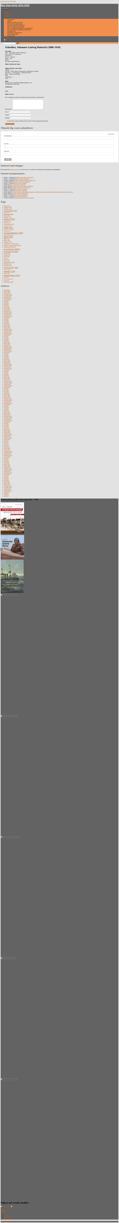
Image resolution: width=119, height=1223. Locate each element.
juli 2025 (6, 301)
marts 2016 (7, 464)
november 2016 (8, 452)
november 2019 (8, 400)
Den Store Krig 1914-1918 (15, 5)
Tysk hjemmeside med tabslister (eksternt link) (19, 29)
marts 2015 (7, 481)
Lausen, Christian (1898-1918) (22, 182)
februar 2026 (7, 291)
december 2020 (8, 381)
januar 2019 (7, 414)
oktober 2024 (7, 314)
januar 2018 (7, 432)
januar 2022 (7, 362)
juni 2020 (6, 390)
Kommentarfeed (8, 1217)
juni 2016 (6, 460)
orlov (7, 260)
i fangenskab (8, 235)
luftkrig (6, 257)
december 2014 (8, 486)
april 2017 (6, 445)
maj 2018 (6, 426)
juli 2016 (6, 458)
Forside (6, 12)
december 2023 (8, 329)
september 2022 (8, 351)
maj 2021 (6, 374)
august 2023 (7, 335)
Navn (7, 112)
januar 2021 (7, 380)
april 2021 (6, 375)
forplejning (9, 224)
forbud (7, 222)
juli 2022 (6, 353)
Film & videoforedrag (12, 34)
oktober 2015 (7, 471)
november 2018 (8, 417)
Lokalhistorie (7, 38)
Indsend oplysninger (15, 169)
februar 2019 (7, 413)
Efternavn (6, 151)
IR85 (7, 238)
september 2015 (8, 473)
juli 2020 (6, 388)
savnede (8, 265)
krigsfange (12, 249)
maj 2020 (6, 391)
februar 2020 (7, 396)
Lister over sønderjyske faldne (15, 22)
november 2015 (8, 470)
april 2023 (6, 340)
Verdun (6, 280)
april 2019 (6, 410)
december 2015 (8, 468)
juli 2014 (6, 493)
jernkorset (8, 242)
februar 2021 (7, 378)
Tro (6, 277)
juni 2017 (6, 442)
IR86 (7, 240)
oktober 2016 (7, 454)
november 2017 (8, 435)
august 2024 (7, 317)
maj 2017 (6, 444)
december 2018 (8, 416)
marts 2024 (7, 324)
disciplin (7, 215)
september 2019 (8, 403)
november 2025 (8, 295)
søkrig (7, 273)
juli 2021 (6, 371)
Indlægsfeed (7, 1216)
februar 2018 (7, 430)
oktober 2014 (7, 489)
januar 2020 (7, 397)
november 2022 (8, 348)
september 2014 (8, 490)
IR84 (8, 237)
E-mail (7, 115)
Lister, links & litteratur (10, 18)
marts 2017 (7, 446)
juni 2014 (6, 494)
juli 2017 (6, 441)
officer (6, 259)
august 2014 (7, 491)
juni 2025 (6, 303)
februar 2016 (7, 465)
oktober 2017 (7, 436)
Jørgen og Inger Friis (12, 245)
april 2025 (6, 305)
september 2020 (8, 385)
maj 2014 (6, 496)
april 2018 (6, 428)
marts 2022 (7, 359)
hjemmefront (7, 231)
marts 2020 (7, 394)
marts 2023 (7, 342)
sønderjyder (12, 275)
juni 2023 (6, 337)
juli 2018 (6, 423)
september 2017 (8, 438)
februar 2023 (7, 343)
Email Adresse (8, 136)
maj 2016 (6, 461)
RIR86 (7, 264)
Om (5, 16)
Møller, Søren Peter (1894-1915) (25, 177)
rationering (9, 262)
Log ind (6, 1214)
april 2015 (6, 480)
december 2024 (8, 311)
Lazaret (7, 255)
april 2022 (6, 358)
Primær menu (4, 9)
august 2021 (7, 369)
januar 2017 (7, 449)
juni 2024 (6, 320)
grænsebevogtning (9, 229)
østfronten (8, 282)
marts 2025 (7, 307)
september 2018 (8, 420)
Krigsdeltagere (7, 15)
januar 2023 (7, 345)
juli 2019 (6, 406)
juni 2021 (6, 372)
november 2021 (8, 365)
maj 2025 (6, 304)
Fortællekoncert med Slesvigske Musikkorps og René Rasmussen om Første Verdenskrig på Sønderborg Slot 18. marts (42, 192)
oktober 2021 (7, 367)
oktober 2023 (7, 332)
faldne (9, 219)
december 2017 (8, 433)
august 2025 (7, 300)
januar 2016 (7, 467)
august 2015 (7, 474)
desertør (8, 214)
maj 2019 (6, 409)
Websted (7, 118)
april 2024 (6, 323)
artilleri (8, 207)
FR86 (8, 228)
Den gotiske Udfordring (23, 179)
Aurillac (8, 209)
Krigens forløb (11, 35)
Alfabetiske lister (11, 31)
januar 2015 (7, 484)
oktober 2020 (7, 384)
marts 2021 (7, 377)
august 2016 (7, 457)
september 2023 (8, 333)
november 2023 (8, 330)
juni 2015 (6, 477)
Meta (3, 1210)
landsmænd (7, 253)
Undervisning (10, 19)
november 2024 (8, 313)
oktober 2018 (7, 419)
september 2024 (8, 316)
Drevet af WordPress (6, 1221)
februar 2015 (7, 483)
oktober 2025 (7, 297)
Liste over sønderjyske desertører (15, 26)
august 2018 (7, 422)
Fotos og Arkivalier (9, 13)
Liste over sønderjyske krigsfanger (16, 25)
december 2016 (8, 451)
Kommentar (8, 109)
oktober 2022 (7, 349)
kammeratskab (10, 247)
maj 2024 (6, 321)
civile (6, 212)
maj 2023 (6, 339)
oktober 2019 (7, 401)
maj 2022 (6, 356)
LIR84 (7, 256)
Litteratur (9, 21)
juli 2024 (6, 319)
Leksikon (6, 37)
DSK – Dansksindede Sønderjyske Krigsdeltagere (20, 28)
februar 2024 (7, 326)
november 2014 (8, 487)
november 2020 (8, 383)
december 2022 (8, 346)
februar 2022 (7, 361)
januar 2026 (7, 292)
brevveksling (10, 211)
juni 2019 (6, 407)
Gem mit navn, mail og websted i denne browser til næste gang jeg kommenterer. (27, 121)
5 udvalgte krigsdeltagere (21, 195)
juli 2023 (6, 336)
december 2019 (8, 398)
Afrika (7, 205)
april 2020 (6, 393)
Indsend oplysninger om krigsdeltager (24, 197)
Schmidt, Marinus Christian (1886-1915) (25, 180)
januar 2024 (7, 327)
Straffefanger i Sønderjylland (14, 32)
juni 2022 (6, 355)
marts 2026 (7, 290)
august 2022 (7, 352)
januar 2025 (7, 310)
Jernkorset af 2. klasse (11, 243)
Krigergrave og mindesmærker (15, 24)
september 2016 (8, 455)
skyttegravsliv (11, 268)
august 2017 (7, 439)
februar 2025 (7, 308)
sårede (9, 271)
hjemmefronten (13, 233)
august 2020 (7, 387)
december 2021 (8, 364)
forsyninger (7, 225)
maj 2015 (6, 478)
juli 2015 (6, 475)
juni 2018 (6, 425)
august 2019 (7, 404)
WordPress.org (7, 1219)
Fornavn (6, 143)
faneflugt (7, 221)
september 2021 (8, 368)
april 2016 (6, 462)
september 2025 (8, 298)
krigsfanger (11, 251)
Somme (7, 269)
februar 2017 (7, 448)
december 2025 (8, 294)
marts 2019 (7, 412)
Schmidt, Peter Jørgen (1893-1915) (21, 187)
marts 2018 (7, 429)
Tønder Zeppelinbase (9, 278)
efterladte (8, 217)
